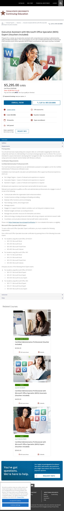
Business (19, 22)
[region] (15, 496)
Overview (4, 140)
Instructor (4, 295)
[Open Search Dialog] (60, 3)
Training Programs (10, 22)
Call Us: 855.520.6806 (55, 24)
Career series (11, 110)
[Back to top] (32, 492)
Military (45, 494)
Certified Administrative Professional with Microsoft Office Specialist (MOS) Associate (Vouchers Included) (31, 393)
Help (45, 500)
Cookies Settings (15, 505)
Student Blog (54, 494)
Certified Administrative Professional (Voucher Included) (32, 343)
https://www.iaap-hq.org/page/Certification (21, 222)
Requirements (6, 146)
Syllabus (4, 143)
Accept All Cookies (15, 500)
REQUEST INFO (22, 131)
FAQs (3, 298)
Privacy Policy (55, 506)
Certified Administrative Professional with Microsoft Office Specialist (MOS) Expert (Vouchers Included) (30, 444)
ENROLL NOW (18, 102)
